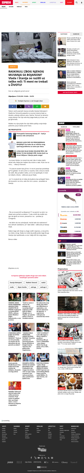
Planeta (61, 428)
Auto (61, 439)
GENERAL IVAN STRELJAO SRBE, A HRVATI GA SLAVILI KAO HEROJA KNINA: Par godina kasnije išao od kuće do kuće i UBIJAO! (70, 316)
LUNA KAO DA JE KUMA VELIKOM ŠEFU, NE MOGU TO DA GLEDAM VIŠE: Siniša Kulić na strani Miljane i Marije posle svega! (32, 153)
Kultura (49, 437)
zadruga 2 (43, 287)
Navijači (27, 436)
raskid (43, 282)
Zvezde (11, 6)
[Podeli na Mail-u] (45, 106)
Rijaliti (3, 6)
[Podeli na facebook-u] (12, 106)
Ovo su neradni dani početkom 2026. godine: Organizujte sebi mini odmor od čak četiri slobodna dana (70, 290)
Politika (3, 428)
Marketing (73, 432)
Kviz (26, 6)
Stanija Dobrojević (16, 282)
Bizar (38, 428)
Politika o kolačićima (75, 434)
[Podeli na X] (21, 106)
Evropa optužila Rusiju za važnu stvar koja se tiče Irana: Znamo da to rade (74, 39)
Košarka (27, 430)
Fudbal (26, 428)
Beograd (4, 436)
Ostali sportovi (28, 434)
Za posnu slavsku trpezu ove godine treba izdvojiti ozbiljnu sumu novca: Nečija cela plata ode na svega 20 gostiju (69, 392)
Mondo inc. (75, 426)
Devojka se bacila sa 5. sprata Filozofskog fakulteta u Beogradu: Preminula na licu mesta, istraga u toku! (73, 52)
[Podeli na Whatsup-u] (37, 106)
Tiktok (38, 432)
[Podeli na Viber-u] (29, 106)
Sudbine (4, 441)
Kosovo (3, 439)
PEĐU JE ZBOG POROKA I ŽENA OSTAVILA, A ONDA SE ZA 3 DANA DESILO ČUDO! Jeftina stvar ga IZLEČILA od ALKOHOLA (74, 74)
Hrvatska (62, 432)
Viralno (40, 426)
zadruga (33, 287)
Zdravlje (50, 434)
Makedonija (62, 437)
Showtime (27, 437)
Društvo (3, 430)
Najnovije (76, 34)
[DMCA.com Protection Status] (42, 467)
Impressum (73, 428)
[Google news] (52, 458)
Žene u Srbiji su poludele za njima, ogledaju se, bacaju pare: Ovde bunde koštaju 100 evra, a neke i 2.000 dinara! (70, 367)
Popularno (76, 127)
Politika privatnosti (75, 437)
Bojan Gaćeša (22, 287)
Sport (27, 426)
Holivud (19, 6)
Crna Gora (62, 436)
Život (49, 428)
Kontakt (73, 430)
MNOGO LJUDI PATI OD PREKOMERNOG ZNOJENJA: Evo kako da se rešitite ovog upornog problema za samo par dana (30, 144)
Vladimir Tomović (31, 282)
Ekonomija (4, 434)
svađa (12, 287)
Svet (61, 426)
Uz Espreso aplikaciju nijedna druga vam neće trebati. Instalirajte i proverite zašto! (28, 276)
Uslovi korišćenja (75, 436)
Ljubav (49, 432)
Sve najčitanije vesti (70, 92)
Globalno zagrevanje (64, 430)
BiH (60, 434)
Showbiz (17, 426)
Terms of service (74, 441)
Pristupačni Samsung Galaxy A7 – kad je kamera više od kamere (31, 135)
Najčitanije (64, 34)
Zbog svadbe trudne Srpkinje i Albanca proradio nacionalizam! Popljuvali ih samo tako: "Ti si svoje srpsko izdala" (69, 342)
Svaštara (39, 430)
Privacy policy (74, 439)
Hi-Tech (50, 436)
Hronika (4, 432)
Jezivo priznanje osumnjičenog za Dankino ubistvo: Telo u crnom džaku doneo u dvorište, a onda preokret (74, 85)
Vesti (4, 426)
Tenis (26, 432)
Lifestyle (51, 426)
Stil (49, 430)
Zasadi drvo (4, 437)
